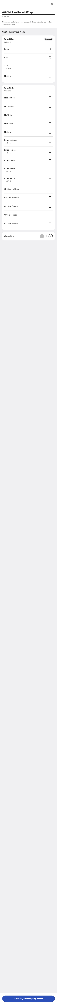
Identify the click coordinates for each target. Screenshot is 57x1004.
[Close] (52, 4)
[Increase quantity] (51, 236)
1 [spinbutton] (46, 236)
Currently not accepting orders (28, 998)
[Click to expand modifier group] (51, 49)
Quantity (9, 236)
